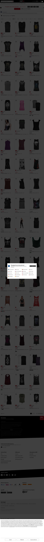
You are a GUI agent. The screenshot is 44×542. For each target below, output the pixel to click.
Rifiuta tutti (22, 539)
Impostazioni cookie (11, 526)
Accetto (10, 539)
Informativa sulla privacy (34, 526)
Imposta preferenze (33, 539)
